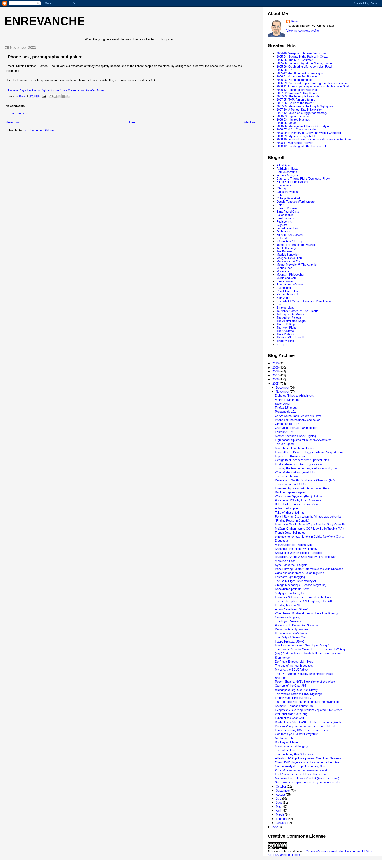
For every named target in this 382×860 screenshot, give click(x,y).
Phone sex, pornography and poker (45, 56)
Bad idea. (281, 677)
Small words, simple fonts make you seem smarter (307, 782)
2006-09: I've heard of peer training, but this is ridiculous (312, 83)
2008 (275, 371)
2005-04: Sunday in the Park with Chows (303, 56)
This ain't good (284, 444)
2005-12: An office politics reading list (301, 73)
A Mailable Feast (285, 561)
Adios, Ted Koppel (286, 508)
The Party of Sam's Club (290, 637)
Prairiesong (284, 287)
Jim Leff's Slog (286, 248)
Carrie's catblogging (287, 617)
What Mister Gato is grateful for (295, 472)
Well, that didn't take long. (291, 714)
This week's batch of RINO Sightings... (300, 694)
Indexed (282, 238)
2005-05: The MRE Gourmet (295, 60)
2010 (275, 363)
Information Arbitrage (290, 241)
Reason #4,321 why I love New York (298, 500)
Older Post (249, 122)
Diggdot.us (282, 540)
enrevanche (44, 21)
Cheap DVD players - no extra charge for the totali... (308, 762)
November (283, 391)
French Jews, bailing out (290, 532)
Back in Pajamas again (290, 492)
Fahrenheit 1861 (285, 432)
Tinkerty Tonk (285, 340)
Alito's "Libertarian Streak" (291, 609)
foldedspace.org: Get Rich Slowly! (297, 690)
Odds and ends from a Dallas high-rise (299, 573)
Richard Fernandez (289, 294)
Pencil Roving (285, 281)
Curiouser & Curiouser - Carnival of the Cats (303, 597)
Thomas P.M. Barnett (290, 337)
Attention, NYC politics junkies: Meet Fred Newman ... (309, 758)
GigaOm (282, 225)
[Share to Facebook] (63, 96)
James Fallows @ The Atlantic (296, 244)
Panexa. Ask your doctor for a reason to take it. (305, 726)
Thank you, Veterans (288, 621)
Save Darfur (282, 403)
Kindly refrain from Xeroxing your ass (299, 464)
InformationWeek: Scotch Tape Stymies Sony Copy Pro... (312, 524)
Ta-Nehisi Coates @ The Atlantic (297, 311)
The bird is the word (287, 476)
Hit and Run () (290, 234)
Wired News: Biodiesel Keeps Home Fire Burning (306, 613)
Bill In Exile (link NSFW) (292, 181)
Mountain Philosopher (290, 274)
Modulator (283, 271)
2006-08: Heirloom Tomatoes (295, 79)
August (281, 794)
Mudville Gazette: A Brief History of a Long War (305, 556)
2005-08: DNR (285, 70)
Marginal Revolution (289, 258)
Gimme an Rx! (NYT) (288, 423)
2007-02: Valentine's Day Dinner (297, 93)
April (279, 810)
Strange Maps (285, 307)
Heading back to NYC (289, 605)
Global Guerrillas (287, 228)
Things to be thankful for (290, 484)
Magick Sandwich (288, 254)
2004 (275, 826)
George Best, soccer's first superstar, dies (302, 460)
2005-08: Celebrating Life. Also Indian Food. (304, 66)
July (279, 798)
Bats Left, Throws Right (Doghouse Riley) (303, 178)
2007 (275, 375)
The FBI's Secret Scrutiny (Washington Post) (304, 673)
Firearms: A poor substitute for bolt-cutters (302, 488)
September (283, 790)
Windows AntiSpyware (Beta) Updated (299, 496)
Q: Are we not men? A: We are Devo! (298, 416)
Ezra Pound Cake (288, 211)
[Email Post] (44, 96)
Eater (280, 205)
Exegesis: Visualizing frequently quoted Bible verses (308, 710)
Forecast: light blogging (290, 577)
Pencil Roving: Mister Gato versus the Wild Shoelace (309, 569)
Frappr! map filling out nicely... (294, 697)
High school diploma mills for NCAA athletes (303, 440)
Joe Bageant (285, 251)
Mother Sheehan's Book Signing (295, 436)
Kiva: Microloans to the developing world (301, 770)
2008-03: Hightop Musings (293, 119)
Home (131, 122)
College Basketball (288, 198)
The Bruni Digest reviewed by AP (296, 581)
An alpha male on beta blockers (295, 448)
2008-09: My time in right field (296, 136)
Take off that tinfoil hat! (290, 512)
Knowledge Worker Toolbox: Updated (298, 552)
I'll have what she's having (291, 633)
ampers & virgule (287, 175)
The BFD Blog (286, 324)
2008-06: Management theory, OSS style (303, 126)
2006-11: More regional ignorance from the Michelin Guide (313, 86)
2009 (275, 367)
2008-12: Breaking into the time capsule (302, 146)
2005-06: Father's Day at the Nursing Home (304, 63)
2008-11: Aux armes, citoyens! (296, 142)
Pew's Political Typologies (291, 629)
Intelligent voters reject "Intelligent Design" (302, 645)
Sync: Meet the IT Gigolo (291, 565)
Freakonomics (286, 218)
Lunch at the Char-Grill (289, 718)
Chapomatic (284, 185)
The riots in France (287, 750)
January (281, 822)
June (279, 802)
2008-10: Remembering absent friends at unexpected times (314, 139)
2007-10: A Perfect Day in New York (299, 109)
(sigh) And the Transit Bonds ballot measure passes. (308, 653)
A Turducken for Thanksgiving (294, 544)
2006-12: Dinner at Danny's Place (298, 89)
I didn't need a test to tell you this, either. (301, 774)
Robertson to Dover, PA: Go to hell (297, 625)
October (281, 786)
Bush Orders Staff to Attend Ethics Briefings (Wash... (309, 722)
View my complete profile (302, 30)
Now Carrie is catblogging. (291, 746)
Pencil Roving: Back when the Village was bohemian (308, 516)
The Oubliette (285, 331)
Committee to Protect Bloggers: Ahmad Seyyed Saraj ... (311, 452)
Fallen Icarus (285, 215)
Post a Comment (16, 113)
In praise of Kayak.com (290, 456)
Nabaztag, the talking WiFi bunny (296, 548)
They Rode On (286, 334)
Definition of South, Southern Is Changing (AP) (305, 480)
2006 (275, 379)
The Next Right (286, 327)
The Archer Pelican (289, 317)
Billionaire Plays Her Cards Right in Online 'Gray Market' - (55, 90)
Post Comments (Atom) (38, 130)
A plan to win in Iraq (287, 399)
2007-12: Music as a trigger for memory (302, 113)
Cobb (280, 195)
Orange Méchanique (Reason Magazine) (300, 585)
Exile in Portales (287, 208)
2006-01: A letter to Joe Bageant (297, 76)
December (283, 387)
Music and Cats (287, 278)
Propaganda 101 (285, 411)
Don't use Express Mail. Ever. (294, 661)
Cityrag (281, 188)
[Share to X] (59, 96)
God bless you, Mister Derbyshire (296, 734)
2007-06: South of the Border (295, 103)
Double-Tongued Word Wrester (296, 201)
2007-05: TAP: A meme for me (296, 99)
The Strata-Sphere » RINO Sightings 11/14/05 (304, 601)
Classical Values (287, 191)
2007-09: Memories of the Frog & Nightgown (305, 106)
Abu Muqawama (287, 172)
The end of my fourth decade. (294, 665)
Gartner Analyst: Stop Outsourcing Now (300, 766)
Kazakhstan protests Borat (292, 589)
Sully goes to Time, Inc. (290, 593)
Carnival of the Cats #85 (290, 685)
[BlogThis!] (55, 96)
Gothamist (283, 231)
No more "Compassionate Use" (295, 706)
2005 (275, 383)
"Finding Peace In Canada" (292, 520)
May (279, 806)
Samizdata (283, 297)
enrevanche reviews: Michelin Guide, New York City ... (310, 536)
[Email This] (51, 96)
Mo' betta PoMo (285, 738)
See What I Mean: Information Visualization (304, 301)
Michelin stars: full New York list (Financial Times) (307, 778)
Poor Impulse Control (290, 284)
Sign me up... (283, 657)
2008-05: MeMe (286, 123)
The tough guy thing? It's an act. (295, 754)
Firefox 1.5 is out (286, 407)
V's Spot (282, 344)
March (280, 814)
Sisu (279, 304)
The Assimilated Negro (291, 321)
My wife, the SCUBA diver (291, 669)
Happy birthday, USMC (289, 641)
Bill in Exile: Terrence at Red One (296, 504)
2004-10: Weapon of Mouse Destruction (302, 53)
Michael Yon (284, 268)
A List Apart (284, 165)
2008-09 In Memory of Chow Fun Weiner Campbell (309, 132)
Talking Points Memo (290, 314)
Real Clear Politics (288, 291)
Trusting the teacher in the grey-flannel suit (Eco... (307, 468)
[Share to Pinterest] (68, 96)
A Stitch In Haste (287, 168)
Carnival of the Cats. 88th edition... (297, 427)
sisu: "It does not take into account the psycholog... (308, 701)
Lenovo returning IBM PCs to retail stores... (303, 730)
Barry (294, 21)
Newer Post (13, 122)
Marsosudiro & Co (288, 261)
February (282, 818)
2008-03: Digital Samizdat (293, 116)
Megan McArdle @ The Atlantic (297, 264)
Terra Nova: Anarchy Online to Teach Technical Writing (310, 649)
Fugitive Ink (284, 221)
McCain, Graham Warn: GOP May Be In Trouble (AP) (309, 528)
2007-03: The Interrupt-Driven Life (298, 96)
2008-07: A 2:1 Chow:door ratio (296, 129)
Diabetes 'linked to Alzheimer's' (294, 395)
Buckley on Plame (286, 742)
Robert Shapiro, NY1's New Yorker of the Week (305, 681)
